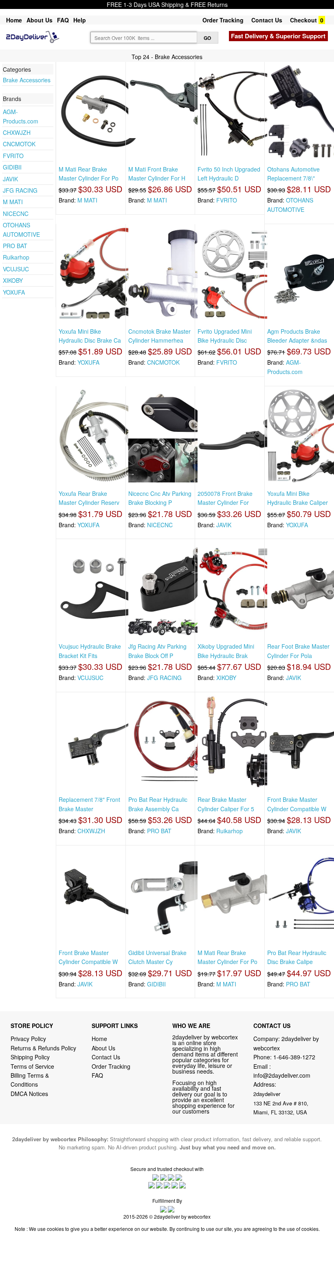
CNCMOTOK (19, 144)
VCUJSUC (16, 269)
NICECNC (16, 213)
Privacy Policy (28, 1038)
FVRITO (13, 156)
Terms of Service (32, 1066)
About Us (39, 20)
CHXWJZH (17, 132)
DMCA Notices (29, 1094)
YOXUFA (14, 292)
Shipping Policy (31, 1057)
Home (14, 20)
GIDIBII (12, 167)
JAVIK (10, 179)
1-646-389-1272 (294, 1057)
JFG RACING (20, 190)
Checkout (303, 20)
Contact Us (266, 20)
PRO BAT (15, 246)
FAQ (63, 20)
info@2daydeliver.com (281, 1075)
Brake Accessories (27, 80)
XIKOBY (13, 280)
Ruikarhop (16, 257)
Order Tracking (223, 20)
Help (79, 20)
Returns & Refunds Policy (43, 1048)
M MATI (13, 202)
